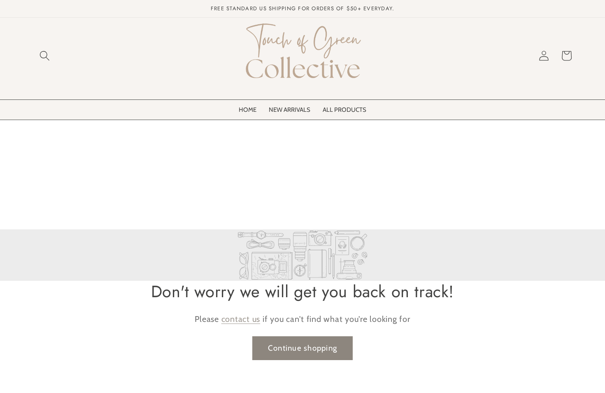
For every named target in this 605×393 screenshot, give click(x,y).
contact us (241, 319)
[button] (44, 55)
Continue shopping (302, 348)
